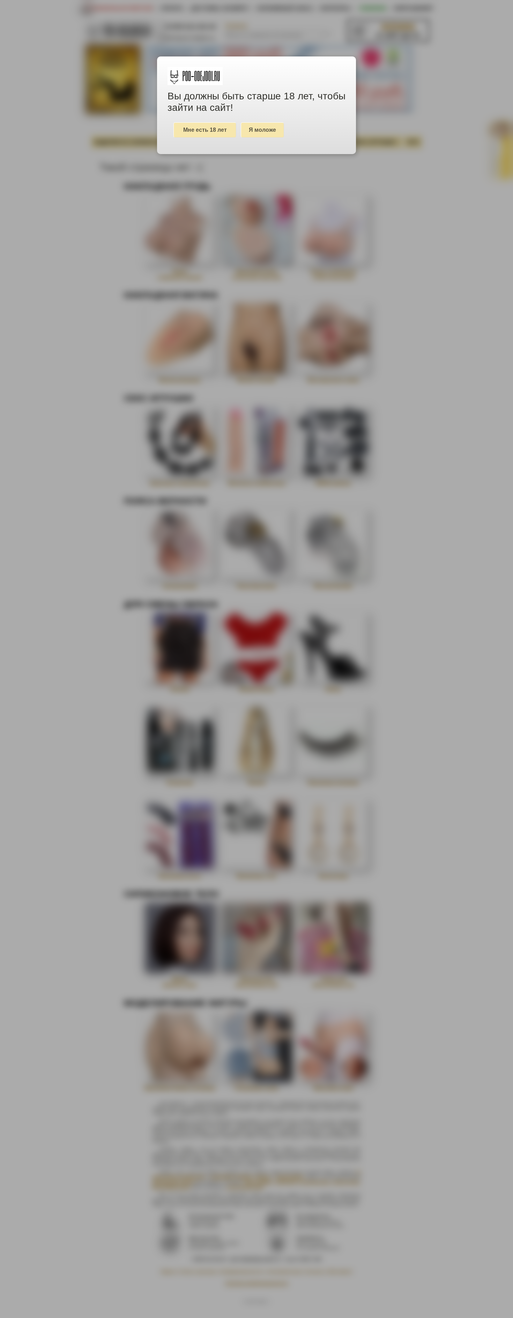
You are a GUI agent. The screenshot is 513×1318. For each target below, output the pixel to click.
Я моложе (262, 130)
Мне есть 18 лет (205, 130)
